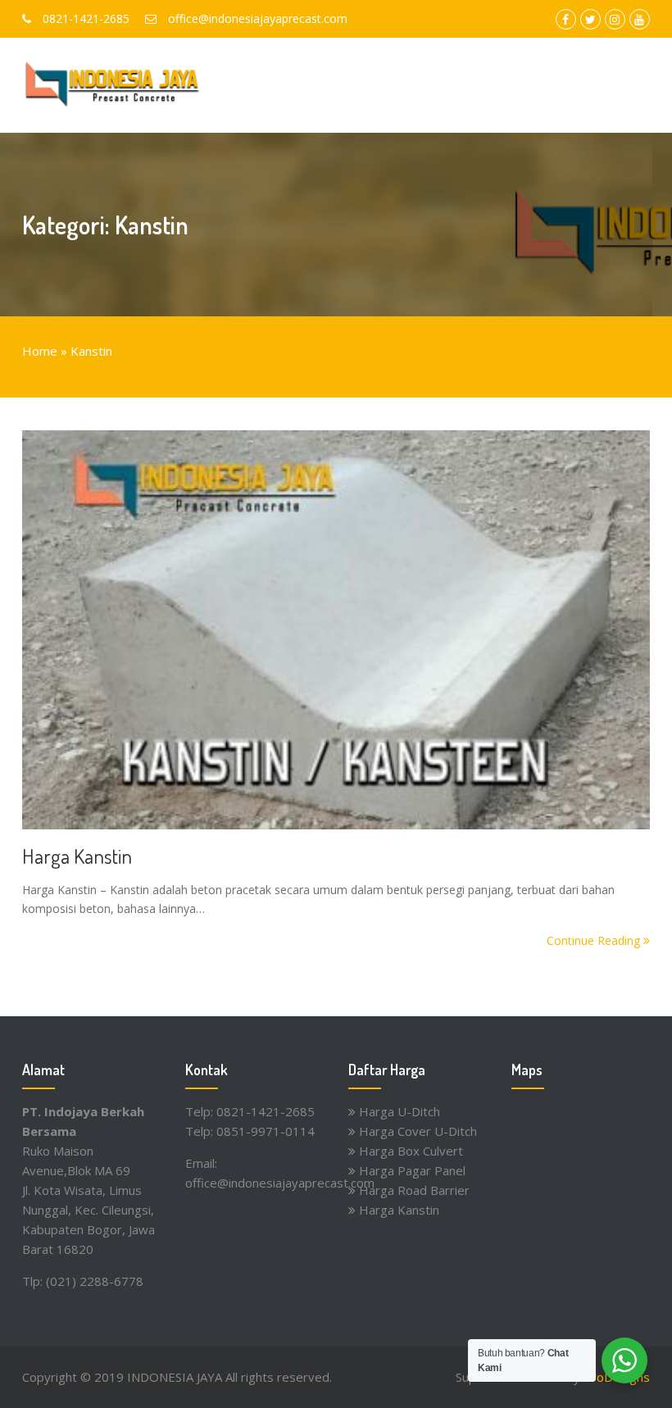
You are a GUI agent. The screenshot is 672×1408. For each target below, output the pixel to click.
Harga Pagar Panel (412, 1170)
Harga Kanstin (77, 856)
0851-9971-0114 (265, 1131)
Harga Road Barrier (414, 1190)
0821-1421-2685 (265, 1111)
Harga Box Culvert (411, 1150)
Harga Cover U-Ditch (418, 1131)
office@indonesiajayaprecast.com (280, 1182)
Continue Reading (595, 940)
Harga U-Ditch (399, 1111)
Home (39, 351)
